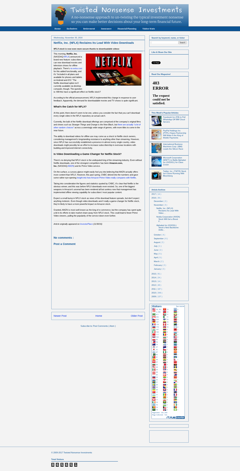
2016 (154, 198)
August (157, 242)
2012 (154, 285)
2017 (154, 194)
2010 (154, 293)
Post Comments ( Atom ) (104, 326)
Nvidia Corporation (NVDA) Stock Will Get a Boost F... (168, 219)
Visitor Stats (148, 28)
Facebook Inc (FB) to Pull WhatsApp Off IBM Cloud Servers (174, 119)
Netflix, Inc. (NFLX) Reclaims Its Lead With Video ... (167, 210)
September (159, 238)
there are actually (126, 124)
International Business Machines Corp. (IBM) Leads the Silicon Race (173, 146)
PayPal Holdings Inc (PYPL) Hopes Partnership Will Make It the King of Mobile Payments (174, 134)
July (156, 246)
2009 (154, 296)
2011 (154, 289)
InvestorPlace (86, 224)
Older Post (137, 315)
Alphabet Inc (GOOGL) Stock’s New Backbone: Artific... (167, 227)
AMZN (71, 166)
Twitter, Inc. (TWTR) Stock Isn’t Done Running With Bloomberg (174, 173)
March (157, 261)
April (156, 257)
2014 (154, 277)
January (158, 269)
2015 (154, 274)
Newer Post (60, 315)
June (156, 250)
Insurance (106, 28)
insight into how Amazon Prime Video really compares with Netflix (106, 177)
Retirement (89, 28)
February (158, 265)
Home (57, 28)
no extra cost (76, 68)
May (156, 254)
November (159, 205)
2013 (154, 281)
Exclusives (72, 28)
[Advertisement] (168, 436)
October (158, 235)
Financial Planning (127, 28)
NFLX (66, 56)
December (159, 201)
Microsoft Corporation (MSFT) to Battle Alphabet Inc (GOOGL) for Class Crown (174, 161)
